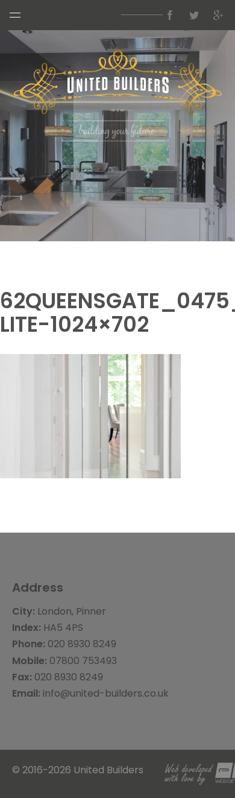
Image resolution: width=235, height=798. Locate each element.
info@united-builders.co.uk (106, 693)
